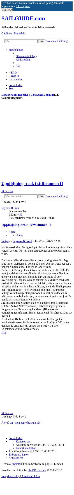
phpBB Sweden (37, 470)
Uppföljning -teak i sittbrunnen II (32, 183)
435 (20, 214)
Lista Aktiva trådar (42, 94)
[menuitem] (26, 56)
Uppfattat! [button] (7, 9)
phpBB (16, 463)
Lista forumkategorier (15, 94)
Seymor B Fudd (10, 208)
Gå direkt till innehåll (13, 33)
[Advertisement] (37, 140)
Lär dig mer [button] (23, 6)
